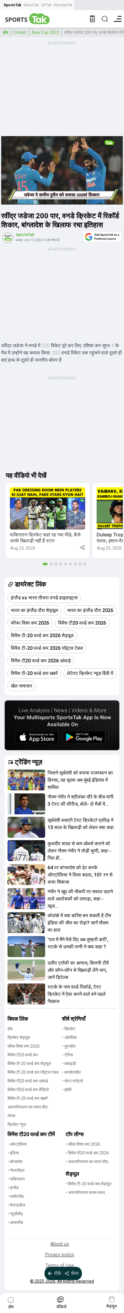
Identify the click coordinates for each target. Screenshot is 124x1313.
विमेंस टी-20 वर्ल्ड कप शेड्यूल (29, 1063)
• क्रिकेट (69, 1028)
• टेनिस (67, 1054)
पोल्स (11, 1115)
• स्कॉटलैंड (16, 1196)
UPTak (46, 5)
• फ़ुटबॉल (69, 1046)
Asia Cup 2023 (45, 32)
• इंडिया (13, 1152)
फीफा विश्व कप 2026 (24, 1046)
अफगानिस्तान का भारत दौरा (28, 1107)
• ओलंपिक (69, 1037)
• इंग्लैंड (13, 1187)
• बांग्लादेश (15, 1161)
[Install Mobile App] (92, 19)
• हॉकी (66, 1089)
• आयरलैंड (15, 1222)
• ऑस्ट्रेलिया (17, 1144)
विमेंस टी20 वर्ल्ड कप (23, 1054)
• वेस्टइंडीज (16, 1205)
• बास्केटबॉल (71, 1072)
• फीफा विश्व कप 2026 (83, 1144)
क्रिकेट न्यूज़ (17, 1124)
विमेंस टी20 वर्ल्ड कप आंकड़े (28, 1081)
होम (5, 32)
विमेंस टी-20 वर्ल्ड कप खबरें (28, 1098)
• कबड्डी (69, 1063)
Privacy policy (59, 1255)
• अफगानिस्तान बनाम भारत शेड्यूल (85, 1193)
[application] (62, 170)
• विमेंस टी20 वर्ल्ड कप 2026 (87, 1152)
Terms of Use (59, 1265)
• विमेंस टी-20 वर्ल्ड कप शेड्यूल (88, 1183)
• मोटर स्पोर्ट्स (72, 1081)
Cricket (19, 32)
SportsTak (12, 5)
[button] (47, 520)
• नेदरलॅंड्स (16, 1170)
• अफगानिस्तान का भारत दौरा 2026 (87, 1162)
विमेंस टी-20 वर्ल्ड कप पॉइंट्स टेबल (33, 1072)
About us (59, 1244)
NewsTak (31, 5)
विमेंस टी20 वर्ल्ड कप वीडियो (28, 1089)
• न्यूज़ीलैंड (15, 1213)
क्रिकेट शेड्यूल (19, 1037)
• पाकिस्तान (16, 1179)
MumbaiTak (63, 5)
